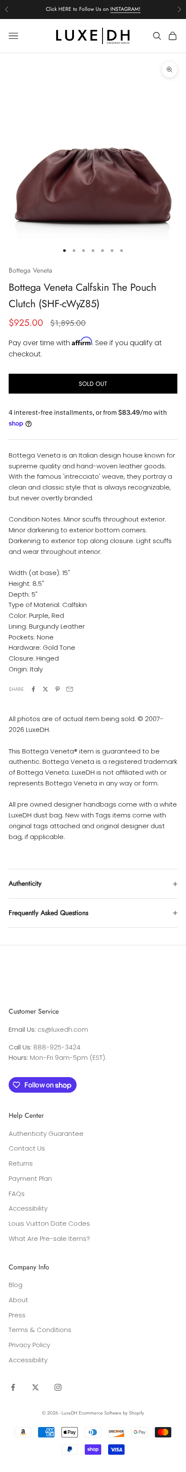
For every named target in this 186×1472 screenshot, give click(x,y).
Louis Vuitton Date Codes (49, 1223)
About (18, 1299)
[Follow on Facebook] (13, 1387)
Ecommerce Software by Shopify (111, 1412)
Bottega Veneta (30, 270)
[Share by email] (69, 689)
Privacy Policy (29, 1344)
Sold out (93, 383)
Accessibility (28, 1208)
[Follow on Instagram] (58, 1387)
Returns (21, 1163)
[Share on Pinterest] (57, 689)
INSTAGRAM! (125, 9)
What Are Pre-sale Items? (49, 1238)
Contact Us (27, 1148)
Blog (15, 1284)
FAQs (17, 1193)
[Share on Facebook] (33, 689)
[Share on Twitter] (45, 689)
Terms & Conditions (40, 1329)
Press (17, 1314)
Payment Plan (30, 1178)
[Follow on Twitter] (35, 1387)
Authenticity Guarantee (46, 1133)
